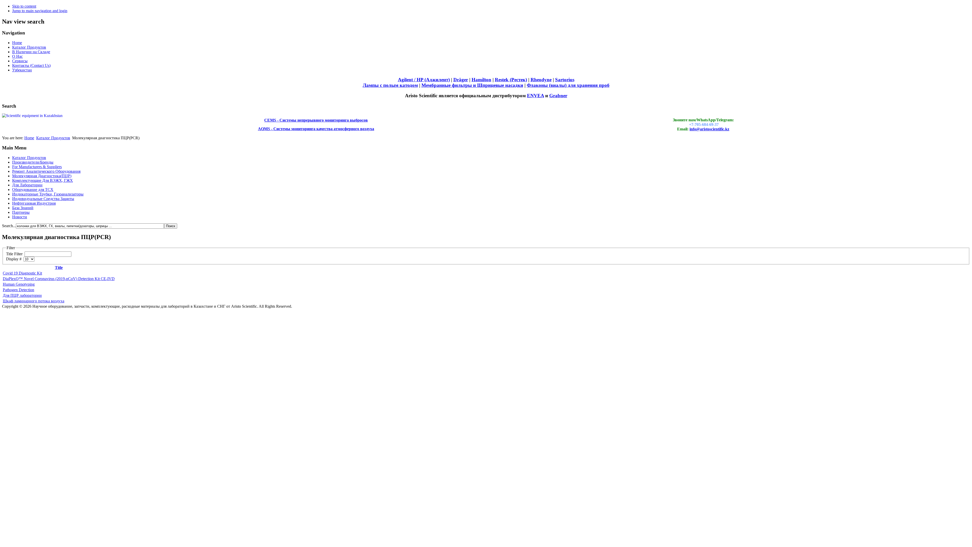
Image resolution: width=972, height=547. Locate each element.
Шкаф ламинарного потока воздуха (33, 301)
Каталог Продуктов (29, 47)
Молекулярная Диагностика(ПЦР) (41, 176)
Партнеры (21, 212)
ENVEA (535, 95)
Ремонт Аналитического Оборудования (46, 171)
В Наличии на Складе (31, 52)
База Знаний (22, 208)
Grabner (558, 95)
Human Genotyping (19, 284)
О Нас (17, 56)
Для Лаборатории (27, 185)
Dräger (460, 79)
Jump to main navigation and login (39, 11)
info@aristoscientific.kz (709, 129)
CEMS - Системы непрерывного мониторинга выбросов (316, 120)
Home (17, 43)
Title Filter (15, 254)
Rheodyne (541, 79)
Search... (9, 226)
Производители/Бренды (32, 162)
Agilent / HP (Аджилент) (424, 79)
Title (59, 267)
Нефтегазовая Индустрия (34, 203)
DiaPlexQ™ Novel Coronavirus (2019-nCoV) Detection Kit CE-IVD (59, 279)
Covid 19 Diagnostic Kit (22, 273)
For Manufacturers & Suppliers (37, 167)
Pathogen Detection (18, 290)
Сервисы (20, 61)
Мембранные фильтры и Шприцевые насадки (472, 85)
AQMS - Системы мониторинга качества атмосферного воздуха (316, 129)
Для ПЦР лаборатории (22, 295)
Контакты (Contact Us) (31, 65)
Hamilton (481, 79)
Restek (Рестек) (511, 79)
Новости (19, 217)
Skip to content (24, 6)
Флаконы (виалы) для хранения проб (568, 85)
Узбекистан (22, 70)
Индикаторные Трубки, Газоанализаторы (48, 194)
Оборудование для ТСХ (32, 189)
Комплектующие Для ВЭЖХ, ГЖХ (42, 180)
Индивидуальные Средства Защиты (43, 199)
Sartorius (564, 79)
